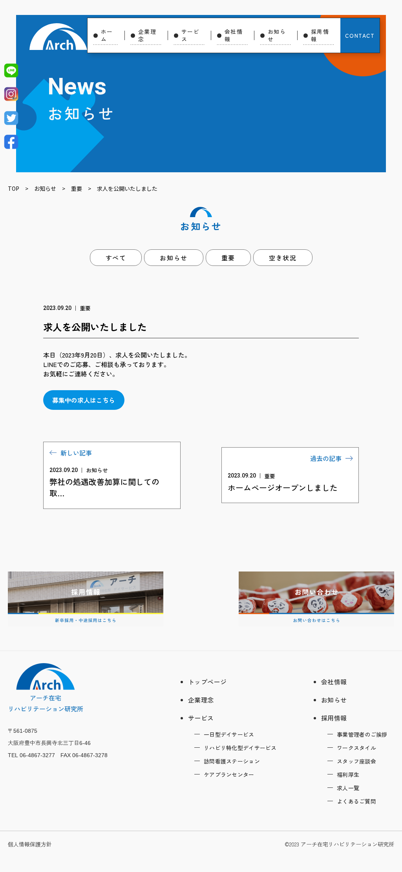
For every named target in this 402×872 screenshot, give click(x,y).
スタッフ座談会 (356, 761)
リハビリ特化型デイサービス (240, 748)
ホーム (107, 35)
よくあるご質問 (356, 801)
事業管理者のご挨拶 (362, 734)
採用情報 (320, 35)
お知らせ (277, 35)
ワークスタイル (356, 748)
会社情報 (234, 35)
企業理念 (147, 35)
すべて (116, 257)
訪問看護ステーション (232, 761)
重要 (228, 257)
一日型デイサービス (229, 734)
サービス (190, 35)
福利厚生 (348, 774)
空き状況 (282, 257)
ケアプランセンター (229, 774)
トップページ (207, 681)
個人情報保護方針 (30, 844)
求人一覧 (348, 788)
